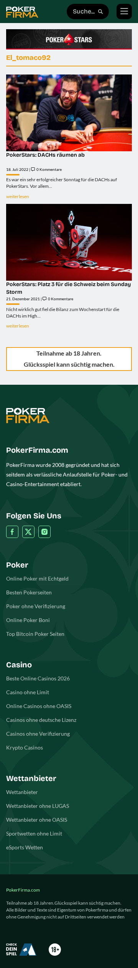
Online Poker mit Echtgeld (37, 578)
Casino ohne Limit (27, 692)
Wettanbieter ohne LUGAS (37, 806)
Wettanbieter (22, 792)
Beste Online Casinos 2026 (38, 678)
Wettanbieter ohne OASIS (36, 819)
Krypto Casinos (24, 747)
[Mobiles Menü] (124, 11)
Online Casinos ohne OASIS (38, 706)
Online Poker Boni (28, 620)
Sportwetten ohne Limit (34, 833)
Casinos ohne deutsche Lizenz (41, 719)
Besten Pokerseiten (29, 592)
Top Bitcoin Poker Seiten (35, 633)
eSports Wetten (24, 847)
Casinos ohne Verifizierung (38, 733)
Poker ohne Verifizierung (35, 606)
